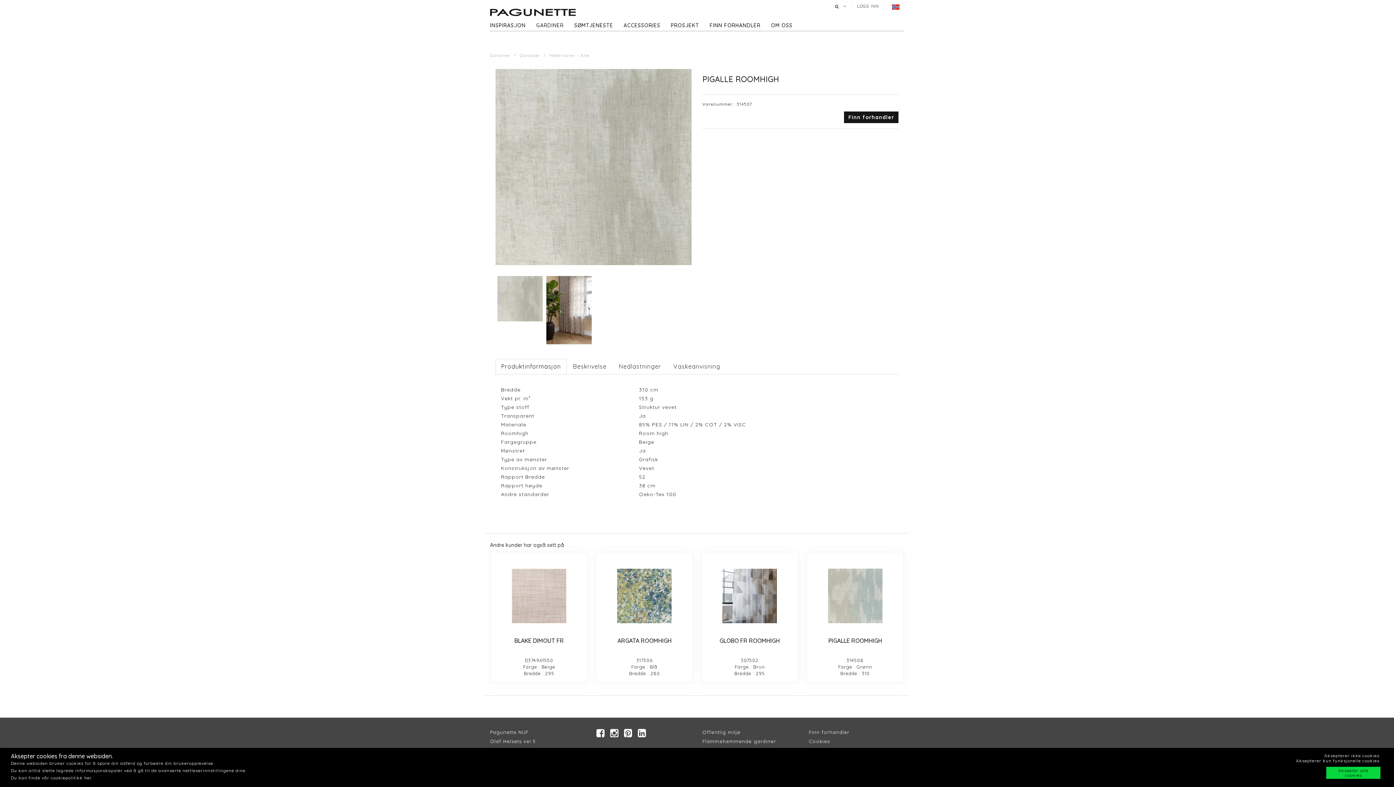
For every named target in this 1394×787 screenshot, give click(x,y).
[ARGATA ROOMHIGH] (644, 596)
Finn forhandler (735, 25)
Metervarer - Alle (569, 55)
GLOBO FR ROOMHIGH (750, 640)
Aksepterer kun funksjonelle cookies (1337, 760)
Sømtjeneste (593, 25)
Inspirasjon (508, 25)
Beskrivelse (590, 366)
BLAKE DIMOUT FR (539, 640)
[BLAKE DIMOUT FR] (539, 596)
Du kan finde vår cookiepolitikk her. (52, 777)
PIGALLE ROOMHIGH (855, 640)
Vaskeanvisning (696, 366)
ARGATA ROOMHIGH (644, 640)
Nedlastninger (640, 366)
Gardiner (550, 25)
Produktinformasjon (531, 366)
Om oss (781, 25)
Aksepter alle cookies (1353, 773)
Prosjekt (685, 25)
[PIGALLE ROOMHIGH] (855, 596)
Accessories (642, 25)
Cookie (818, 741)
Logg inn (868, 6)
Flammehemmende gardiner (739, 741)
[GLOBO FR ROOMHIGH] (749, 596)
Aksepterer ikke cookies (1351, 755)
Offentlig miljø (721, 732)
